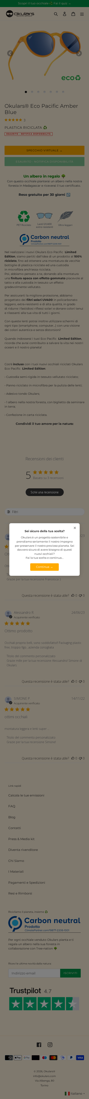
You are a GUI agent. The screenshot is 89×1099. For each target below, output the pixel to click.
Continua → (44, 567)
